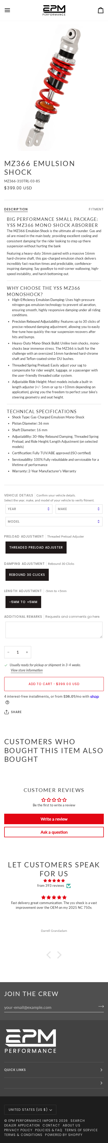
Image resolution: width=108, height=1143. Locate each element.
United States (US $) (28, 1109)
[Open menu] (12, 10)
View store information (27, 670)
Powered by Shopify (63, 1135)
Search (78, 1120)
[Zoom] (54, 87)
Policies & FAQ (48, 1130)
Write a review (54, 818)
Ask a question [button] (54, 831)
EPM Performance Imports (33, 1120)
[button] (50, 955)
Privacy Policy (18, 1130)
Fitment (96, 209)
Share (16, 712)
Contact (51, 1125)
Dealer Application (22, 1125)
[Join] (99, 1006)
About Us (71, 1125)
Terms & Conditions (23, 1135)
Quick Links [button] (15, 1070)
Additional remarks (52, 616)
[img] (54, 880)
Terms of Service (81, 1130)
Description (16, 209)
